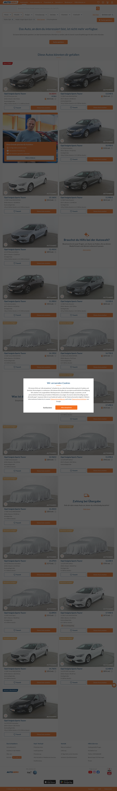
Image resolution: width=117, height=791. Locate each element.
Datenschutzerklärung (58, 399)
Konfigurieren (47, 407)
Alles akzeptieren (66, 407)
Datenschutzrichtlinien (79, 399)
